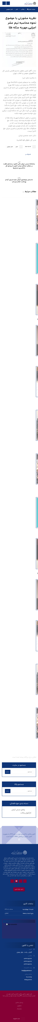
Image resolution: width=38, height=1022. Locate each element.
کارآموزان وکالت (25, 813)
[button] (23, 154)
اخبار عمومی (10, 146)
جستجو (7, 772)
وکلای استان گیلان (18, 810)
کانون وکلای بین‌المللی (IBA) (23, 837)
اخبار (17, 146)
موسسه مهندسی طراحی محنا (10, 996)
